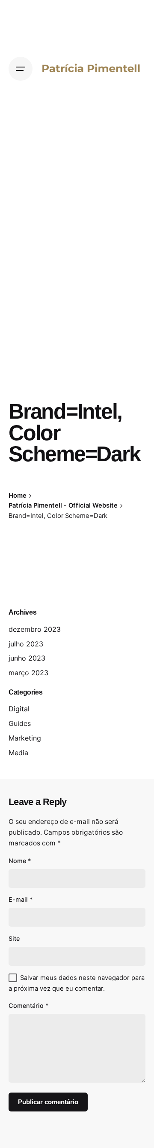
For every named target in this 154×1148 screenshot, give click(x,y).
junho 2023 (27, 658)
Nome (20, 860)
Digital (19, 708)
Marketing (25, 738)
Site (14, 938)
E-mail (21, 899)
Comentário (29, 1005)
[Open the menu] (21, 69)
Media (18, 752)
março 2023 (28, 672)
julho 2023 (26, 644)
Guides (20, 723)
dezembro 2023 (35, 629)
